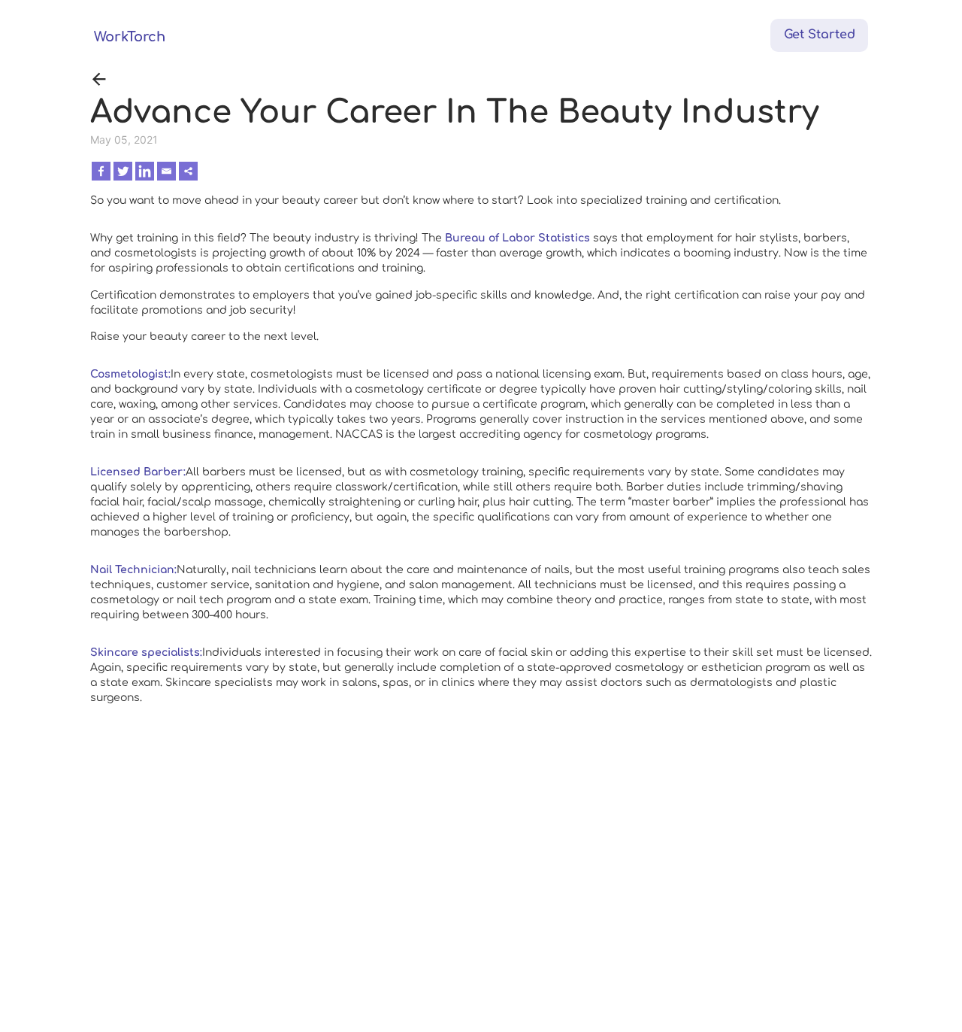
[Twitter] (122, 171)
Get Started (819, 34)
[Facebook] (101, 171)
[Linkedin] (144, 171)
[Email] (166, 171)
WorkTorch (129, 36)
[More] (188, 171)
